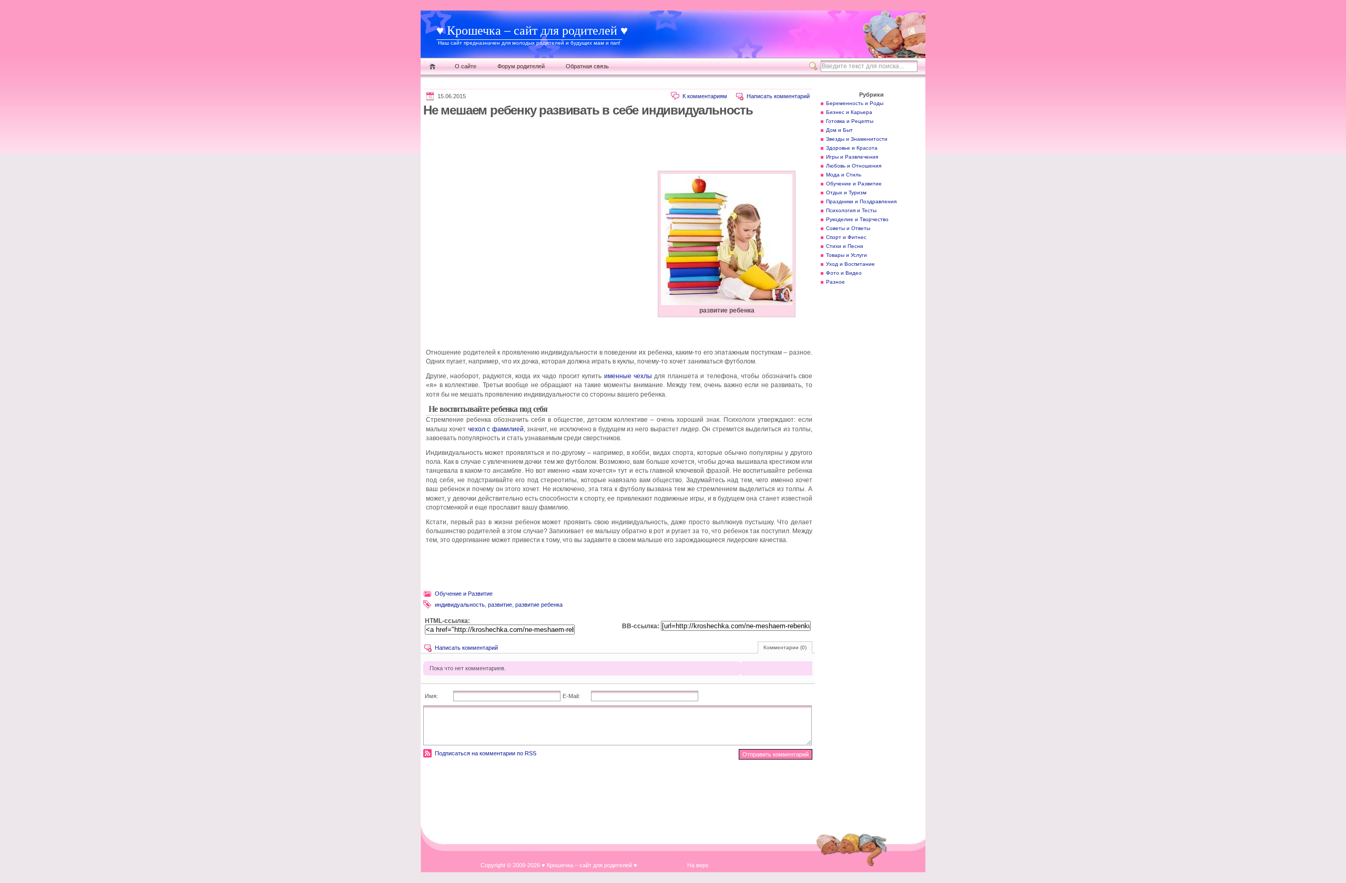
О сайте (465, 66)
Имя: (431, 696)
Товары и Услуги (846, 255)
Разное (835, 282)
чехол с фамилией (496, 429)
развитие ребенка (539, 604)
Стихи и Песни (844, 246)
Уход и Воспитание (850, 264)
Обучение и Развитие (464, 593)
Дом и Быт (839, 130)
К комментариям (704, 96)
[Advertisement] (614, 144)
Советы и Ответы (848, 228)
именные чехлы (628, 376)
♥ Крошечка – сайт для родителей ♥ (532, 30)
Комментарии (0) (785, 647)
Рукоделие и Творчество (857, 219)
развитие (500, 604)
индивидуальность (460, 604)
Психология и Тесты (851, 210)
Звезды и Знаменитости (857, 139)
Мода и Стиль (843, 175)
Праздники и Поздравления (861, 201)
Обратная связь (587, 66)
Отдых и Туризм (846, 192)
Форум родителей (521, 66)
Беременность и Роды (854, 103)
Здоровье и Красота (852, 148)
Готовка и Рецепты (849, 121)
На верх (698, 865)
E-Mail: (571, 696)
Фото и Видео (844, 273)
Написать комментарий (778, 96)
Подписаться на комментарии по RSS (485, 753)
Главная (432, 66)
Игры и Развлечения (852, 157)
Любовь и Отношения (853, 166)
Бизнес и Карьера (849, 112)
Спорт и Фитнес (846, 237)
